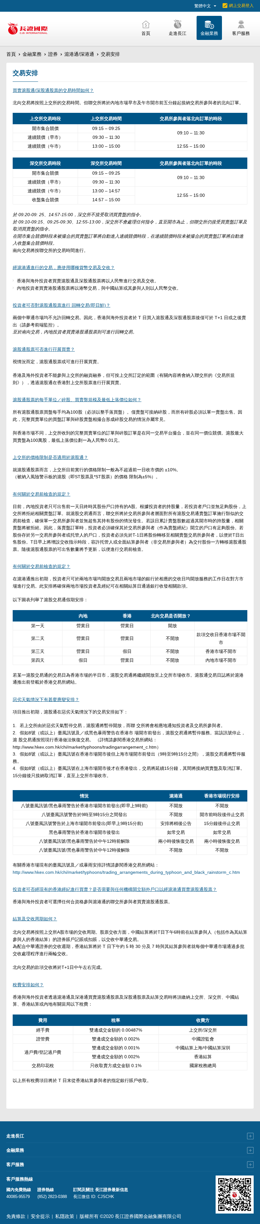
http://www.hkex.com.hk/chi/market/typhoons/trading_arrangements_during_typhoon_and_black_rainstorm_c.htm (126, 872)
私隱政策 (64, 1216)
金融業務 (32, 54)
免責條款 (15, 1216)
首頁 (11, 54)
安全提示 (40, 1216)
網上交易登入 (241, 5)
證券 (53, 54)
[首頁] (27, 28)
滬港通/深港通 (79, 54)
